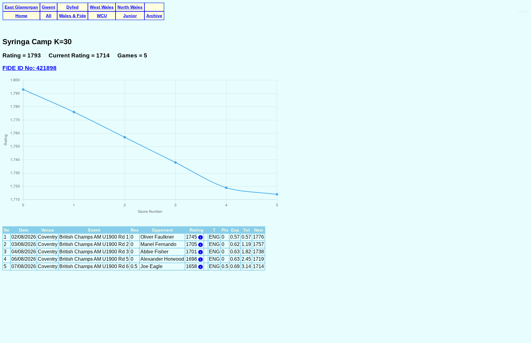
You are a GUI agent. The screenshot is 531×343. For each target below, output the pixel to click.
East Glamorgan (21, 7)
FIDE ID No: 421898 (29, 68)
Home (21, 15)
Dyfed (72, 7)
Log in (523, 11)
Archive (154, 15)
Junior (130, 15)
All (48, 15)
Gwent (48, 7)
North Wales (130, 7)
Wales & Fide (72, 15)
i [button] (200, 237)
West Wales (102, 7)
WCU (102, 15)
